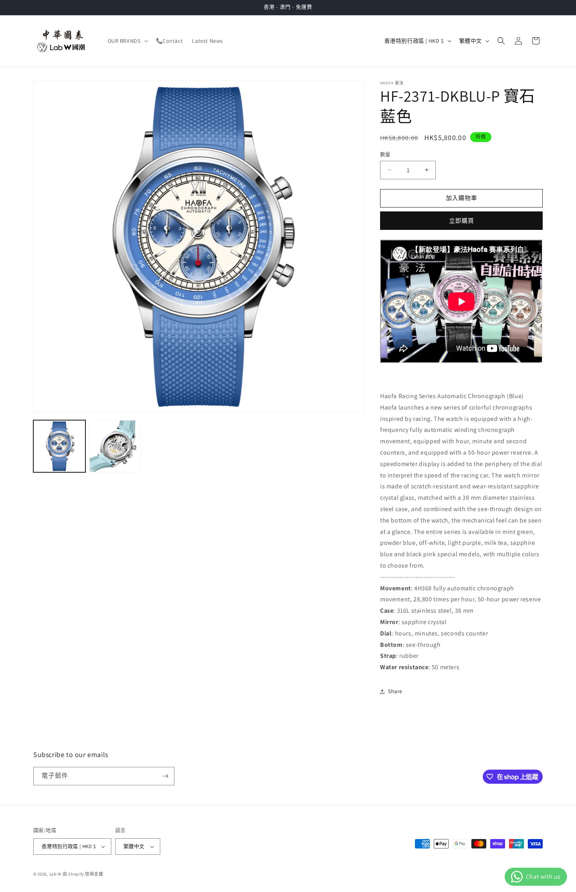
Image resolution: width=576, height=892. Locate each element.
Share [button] (395, 691)
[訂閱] (165, 776)
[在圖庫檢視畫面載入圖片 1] (59, 446)
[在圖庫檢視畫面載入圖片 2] (115, 446)
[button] (127, 41)
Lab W (55, 874)
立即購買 (461, 220)
